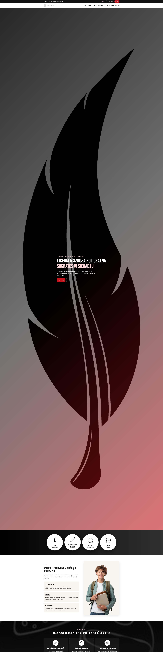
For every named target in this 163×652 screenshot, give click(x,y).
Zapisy (117, 1)
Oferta (95, 5)
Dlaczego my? (102, 5)
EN (103, 1)
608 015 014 (47, 1)
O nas (89, 5)
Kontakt (117, 5)
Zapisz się (61, 280)
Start (85, 5)
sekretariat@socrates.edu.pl (57, 1)
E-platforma (110, 1)
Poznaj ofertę (71, 280)
